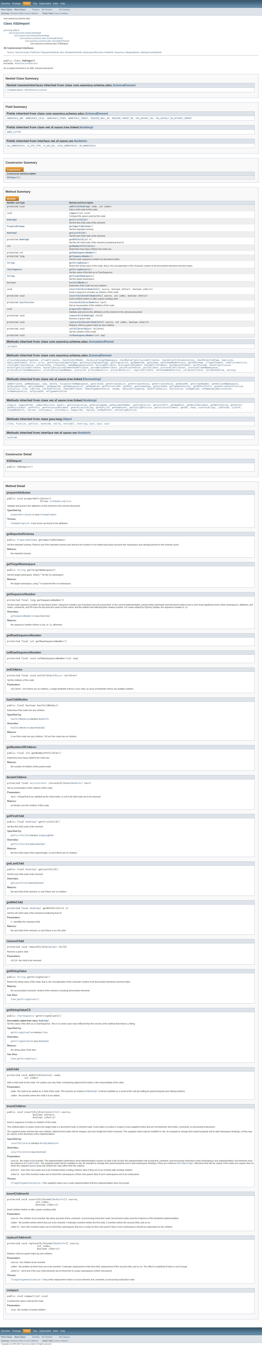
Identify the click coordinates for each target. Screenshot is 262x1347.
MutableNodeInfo (73, 52)
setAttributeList (157, 389)
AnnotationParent (26, 63)
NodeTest (94, 302)
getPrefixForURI (111, 386)
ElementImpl (92, 379)
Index (55, 3)
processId (80, 370)
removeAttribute (72, 389)
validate (12, 346)
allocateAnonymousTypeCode (22, 360)
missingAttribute (106, 365)
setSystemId (36, 391)
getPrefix (34, 407)
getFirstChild (77, 219)
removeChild (76, 315)
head (193, 407)
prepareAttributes (79, 309)
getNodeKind (92, 386)
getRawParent (119, 407)
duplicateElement (17, 362)
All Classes (64, 9)
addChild (74, 206)
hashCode (46, 424)
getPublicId (102, 407)
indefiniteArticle (236, 362)
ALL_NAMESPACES (16, 146)
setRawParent (104, 410)
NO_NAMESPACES (87, 146)
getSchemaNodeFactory (173, 362)
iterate (31, 410)
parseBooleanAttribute (104, 367)
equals (61, 405)
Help (62, 3)
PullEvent (35, 52)
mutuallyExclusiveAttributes (24, 367)
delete (53, 384)
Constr (27, 13)
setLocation (176, 389)
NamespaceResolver (93, 52)
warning (231, 370)
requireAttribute (143, 370)
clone (10, 424)
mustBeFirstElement (155, 365)
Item (62, 52)
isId (24, 389)
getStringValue (78, 263)
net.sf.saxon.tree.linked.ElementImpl (31, 35)
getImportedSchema (79, 226)
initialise (13, 389)
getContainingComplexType (62, 362)
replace (90, 410)
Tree (35, 3)
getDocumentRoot (16, 386)
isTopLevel (59, 365)
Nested (14, 13)
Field (20, 13)
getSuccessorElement (166, 407)
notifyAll (69, 424)
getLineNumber (36, 386)
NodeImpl (86, 127)
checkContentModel (72, 360)
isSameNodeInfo (16, 410)
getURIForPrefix (202, 386)
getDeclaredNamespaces (225, 384)
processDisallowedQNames (57, 370)
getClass (33, 424)
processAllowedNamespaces (203, 367)
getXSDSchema (195, 362)
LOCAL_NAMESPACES (67, 146)
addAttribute (14, 384)
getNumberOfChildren (81, 246)
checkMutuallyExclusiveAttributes (139, 360)
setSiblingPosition (125, 410)
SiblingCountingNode (151, 52)
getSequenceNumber (79, 256)
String (10, 263)
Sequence (119, 52)
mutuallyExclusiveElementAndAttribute (65, 367)
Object (88, 329)
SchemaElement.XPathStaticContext (27, 90)
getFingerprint (119, 362)
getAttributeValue (138, 384)
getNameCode (137, 362)
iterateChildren (78, 302)
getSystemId (160, 386)
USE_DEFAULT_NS (144, 118)
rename (115, 389)
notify (57, 424)
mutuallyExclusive (219, 365)
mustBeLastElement (180, 365)
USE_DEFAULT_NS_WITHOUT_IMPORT (174, 118)
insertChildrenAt (79, 296)
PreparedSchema (15, 226)
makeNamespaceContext (80, 365)
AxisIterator (26, 302)
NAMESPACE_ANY (15, 118)
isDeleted (223, 407)
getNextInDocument (197, 405)
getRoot (127, 386)
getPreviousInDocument (55, 407)
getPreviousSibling (82, 407)
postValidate (150, 367)
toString (82, 424)
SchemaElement (124, 85)
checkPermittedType (208, 360)
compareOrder (25, 405)
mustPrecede (200, 365)
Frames (36, 9)
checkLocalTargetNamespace (101, 360)
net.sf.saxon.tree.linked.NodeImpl (25, 33)
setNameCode (192, 389)
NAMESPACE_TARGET (78, 118)
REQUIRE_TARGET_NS (122, 118)
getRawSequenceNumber (81, 252)
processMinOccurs (121, 370)
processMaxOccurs (98, 370)
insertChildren (78, 289)
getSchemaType (142, 386)
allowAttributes (50, 360)
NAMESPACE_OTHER (56, 118)
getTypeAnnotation (180, 386)
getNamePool (177, 405)
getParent (236, 405)
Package (16, 3)
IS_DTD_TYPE (34, 146)
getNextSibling (219, 405)
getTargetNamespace (80, 276)
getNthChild (76, 239)
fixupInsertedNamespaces (74, 384)
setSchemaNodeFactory (168, 370)
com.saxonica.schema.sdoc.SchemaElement (41, 38)
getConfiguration (77, 405)
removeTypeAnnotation (96, 389)
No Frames (47, 9)
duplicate (227, 360)
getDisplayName (98, 405)
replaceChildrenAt (79, 322)
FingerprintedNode (50, 52)
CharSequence (14, 269)
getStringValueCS (79, 269)
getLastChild (76, 233)
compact (73, 213)
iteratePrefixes (51, 389)
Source (10, 52)
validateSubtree (215, 370)
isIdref (236, 407)
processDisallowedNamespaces (24, 370)
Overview (5, 3)
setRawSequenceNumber (81, 335)
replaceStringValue (133, 389)
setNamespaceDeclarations (217, 389)
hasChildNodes (77, 282)
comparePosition (45, 405)
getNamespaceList (73, 386)
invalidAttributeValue (20, 365)
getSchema (152, 362)
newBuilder (77, 410)
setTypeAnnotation (56, 391)
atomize (11, 405)
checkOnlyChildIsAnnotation (178, 360)
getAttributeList (116, 384)
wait (91, 424)
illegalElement (214, 362)
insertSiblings (206, 407)
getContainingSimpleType (93, 362)
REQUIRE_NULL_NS (100, 118)
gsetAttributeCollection (228, 386)
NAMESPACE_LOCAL (35, 118)
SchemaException (60, 501)
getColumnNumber (200, 384)
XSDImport (12, 177)
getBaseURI (182, 384)
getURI (184, 407)
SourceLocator (22, 52)
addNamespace (32, 384)
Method (35, 13)
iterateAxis (45, 410)
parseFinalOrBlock (130, 367)
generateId (97, 384)
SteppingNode (132, 52)
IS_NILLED (49, 146)
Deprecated (45, 3)
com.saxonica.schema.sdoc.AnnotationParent (47, 41)
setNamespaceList (17, 391)
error (33, 362)
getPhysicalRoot (16, 407)
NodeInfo (108, 52)
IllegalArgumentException (26, 1183)
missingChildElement (130, 365)
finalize (21, 424)
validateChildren (193, 370)
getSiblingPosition (140, 407)
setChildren (76, 329)
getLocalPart (160, 405)
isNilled (35, 389)
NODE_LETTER (14, 132)
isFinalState (43, 365)
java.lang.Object (11, 30)
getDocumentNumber (120, 405)
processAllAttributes (173, 367)
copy (44, 384)
